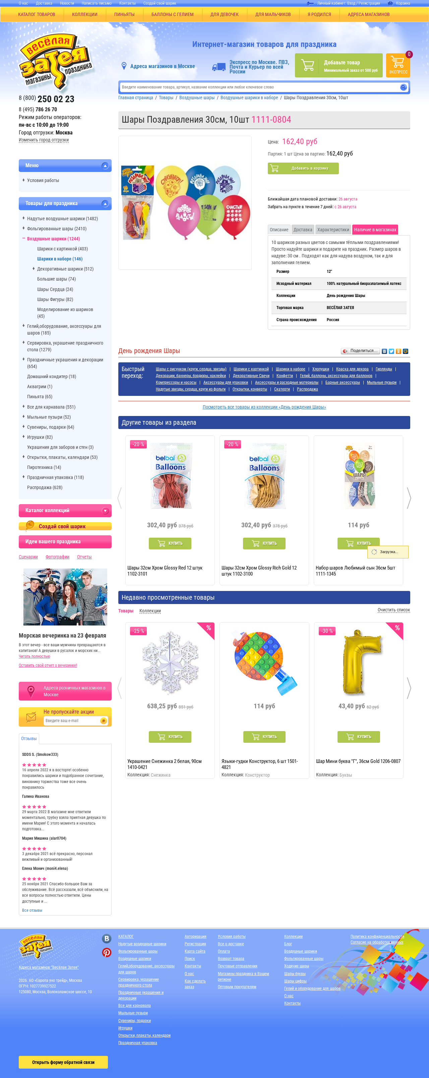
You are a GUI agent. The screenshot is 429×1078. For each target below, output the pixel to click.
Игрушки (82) (40, 437)
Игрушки (125, 1028)
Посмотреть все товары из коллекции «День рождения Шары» (264, 407)
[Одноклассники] (398, 349)
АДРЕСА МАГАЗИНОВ (369, 14)
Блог (288, 944)
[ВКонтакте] (384, 349)
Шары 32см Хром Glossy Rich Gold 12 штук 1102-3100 (259, 570)
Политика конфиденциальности (377, 936)
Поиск (190, 958)
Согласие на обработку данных (377, 942)
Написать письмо (97, 3)
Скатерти (282, 389)
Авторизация (195, 936)
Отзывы (29, 738)
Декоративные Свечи (251, 375)
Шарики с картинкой (251, 369)
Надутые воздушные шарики (142, 944)
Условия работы (43, 180)
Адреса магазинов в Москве (162, 66)
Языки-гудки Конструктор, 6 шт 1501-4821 (260, 764)
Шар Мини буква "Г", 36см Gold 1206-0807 (358, 761)
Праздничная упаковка (137, 1042)
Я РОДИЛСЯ (319, 14)
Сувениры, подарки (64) (50, 427)
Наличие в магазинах (375, 229)
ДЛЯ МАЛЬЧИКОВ (273, 14)
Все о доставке (231, 944)
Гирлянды (384, 369)
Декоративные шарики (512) (65, 269)
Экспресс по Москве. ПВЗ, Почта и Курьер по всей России (259, 67)
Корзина (403, 3)
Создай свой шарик (159, 3)
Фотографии (57, 556)
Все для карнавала (134, 1005)
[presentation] (119, 498)
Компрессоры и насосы (176, 382)
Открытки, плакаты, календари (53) (62, 457)
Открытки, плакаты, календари (144, 1035)
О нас (23, 3)
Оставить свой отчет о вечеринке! (48, 665)
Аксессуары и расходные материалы (286, 382)
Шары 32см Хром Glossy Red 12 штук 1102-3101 (164, 570)
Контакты (127, 3)
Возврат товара (231, 958)
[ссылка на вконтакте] (107, 939)
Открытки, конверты (250, 389)
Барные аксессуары (342, 382)
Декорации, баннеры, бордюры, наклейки (191, 375)
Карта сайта (195, 951)
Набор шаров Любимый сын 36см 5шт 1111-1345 (355, 570)
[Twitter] (391, 349)
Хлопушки (320, 369)
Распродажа (307, 389)
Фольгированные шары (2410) (56, 228)
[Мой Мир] (405, 349)
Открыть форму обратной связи (63, 1062)
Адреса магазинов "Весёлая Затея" (49, 967)
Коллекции (293, 936)
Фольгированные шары (138, 951)
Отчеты (84, 556)
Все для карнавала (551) (51, 407)
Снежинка (161, 775)
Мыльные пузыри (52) (49, 417)
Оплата (224, 951)
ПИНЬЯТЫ (124, 14)
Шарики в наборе (290, 369)
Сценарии (28, 556)
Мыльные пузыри (381, 382)
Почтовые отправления (237, 966)
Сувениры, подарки (134, 1020)
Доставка (44, 3)
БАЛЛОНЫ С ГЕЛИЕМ (172, 14)
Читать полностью (34, 656)
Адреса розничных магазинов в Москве (75, 691)
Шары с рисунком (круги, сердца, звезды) (191, 369)
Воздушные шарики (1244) (53, 238)
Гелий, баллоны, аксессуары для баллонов (336, 375)
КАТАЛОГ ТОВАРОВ (36, 14)
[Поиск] (403, 87)
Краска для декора (352, 369)
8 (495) (38, 109)
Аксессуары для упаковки (225, 382)
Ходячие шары (296, 966)
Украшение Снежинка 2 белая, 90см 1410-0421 (164, 764)
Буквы (346, 775)
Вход (351, 3)
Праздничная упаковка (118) (55, 477)
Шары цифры (295, 981)
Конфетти (285, 375)
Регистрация (369, 3)
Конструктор (257, 775)
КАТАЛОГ (126, 936)
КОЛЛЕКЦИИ (85, 14)
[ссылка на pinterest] (107, 952)
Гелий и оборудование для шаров (312, 988)
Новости (67, 3)
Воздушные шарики (134, 958)
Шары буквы (295, 973)
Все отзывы (32, 910)
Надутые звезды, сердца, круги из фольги (191, 389)
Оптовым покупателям (237, 986)
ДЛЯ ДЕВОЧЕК (224, 14)
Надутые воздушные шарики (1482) (62, 218)
